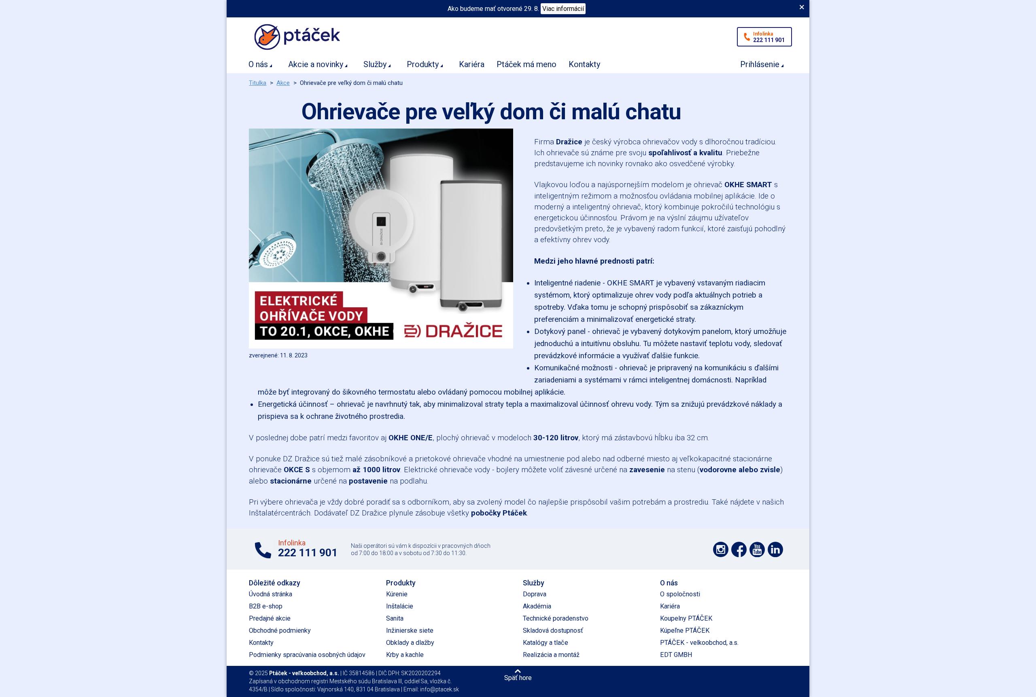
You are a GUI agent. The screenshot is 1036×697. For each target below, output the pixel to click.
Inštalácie (399, 606)
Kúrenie (397, 594)
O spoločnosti (680, 594)
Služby (374, 64)
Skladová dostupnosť (553, 630)
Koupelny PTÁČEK (686, 618)
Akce (283, 83)
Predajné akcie (270, 618)
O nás (258, 64)
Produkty (423, 64)
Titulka (257, 83)
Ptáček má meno (526, 64)
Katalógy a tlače (545, 642)
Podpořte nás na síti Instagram (720, 549)
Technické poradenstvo (555, 618)
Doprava (534, 594)
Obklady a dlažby (410, 642)
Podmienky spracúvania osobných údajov (307, 655)
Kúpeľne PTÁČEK (684, 630)
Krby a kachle (405, 655)
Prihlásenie (759, 64)
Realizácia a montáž (551, 655)
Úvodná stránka (270, 594)
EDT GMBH (676, 655)
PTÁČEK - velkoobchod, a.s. (699, 642)
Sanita (394, 618)
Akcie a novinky (315, 64)
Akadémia (537, 606)
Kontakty (584, 64)
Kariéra (471, 64)
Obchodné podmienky (280, 630)
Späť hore (518, 677)
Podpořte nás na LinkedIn (775, 549)
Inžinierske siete (409, 630)
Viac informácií (563, 9)
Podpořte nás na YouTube (757, 549)
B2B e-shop (265, 606)
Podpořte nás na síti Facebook (739, 549)
